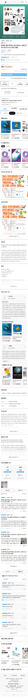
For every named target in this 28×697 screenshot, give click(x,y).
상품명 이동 (5, 158)
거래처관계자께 (18, 687)
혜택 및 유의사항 (7, 478)
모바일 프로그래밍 (16, 393)
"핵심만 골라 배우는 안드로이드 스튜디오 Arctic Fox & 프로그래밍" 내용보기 (14, 539)
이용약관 (6, 686)
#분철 (3, 146)
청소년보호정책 (20, 686)
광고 (16, 689)
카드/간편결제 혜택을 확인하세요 (18, 78)
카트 (26, 2)
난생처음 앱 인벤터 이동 (5, 656)
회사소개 (12, 687)
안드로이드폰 (24, 393)
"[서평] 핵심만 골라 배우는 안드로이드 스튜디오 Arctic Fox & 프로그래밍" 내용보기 (14, 556)
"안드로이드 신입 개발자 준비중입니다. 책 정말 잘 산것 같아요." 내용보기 (14, 521)
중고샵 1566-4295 (15, 680)
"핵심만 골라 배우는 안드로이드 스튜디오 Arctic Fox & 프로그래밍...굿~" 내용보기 (14, 504)
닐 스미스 (3, 50)
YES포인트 (3, 69)
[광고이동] (22, 2)
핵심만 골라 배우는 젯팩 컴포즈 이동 (16, 130)
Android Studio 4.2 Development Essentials (14, 54)
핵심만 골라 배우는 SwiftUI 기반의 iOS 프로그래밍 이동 (5, 130)
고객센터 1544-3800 (10, 678)
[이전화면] (2, 2)
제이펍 (2, 52)
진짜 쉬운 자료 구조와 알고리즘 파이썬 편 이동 (7, 376)
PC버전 (8, 687)
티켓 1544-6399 (19, 678)
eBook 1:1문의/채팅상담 (13, 681)
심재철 (9, 50)
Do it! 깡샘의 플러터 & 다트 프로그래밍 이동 (16, 656)
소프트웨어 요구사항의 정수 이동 (17, 376)
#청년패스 (8, 146)
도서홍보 (12, 689)
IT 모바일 (9, 393)
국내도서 (4, 393)
